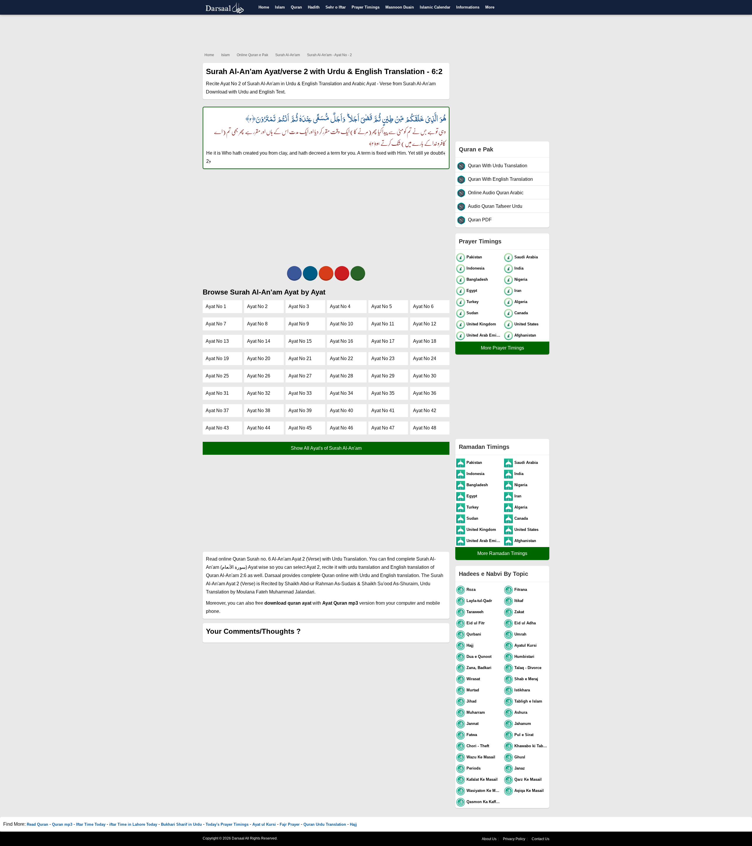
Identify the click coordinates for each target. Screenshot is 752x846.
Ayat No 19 (217, 358)
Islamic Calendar (435, 7)
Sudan (472, 313)
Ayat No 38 (258, 410)
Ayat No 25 (217, 375)
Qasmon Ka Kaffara (483, 802)
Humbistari (524, 656)
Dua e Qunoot (478, 656)
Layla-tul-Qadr (479, 600)
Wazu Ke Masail (480, 757)
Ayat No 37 (217, 410)
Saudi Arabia (526, 257)
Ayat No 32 (258, 393)
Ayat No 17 (383, 341)
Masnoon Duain (399, 7)
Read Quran (37, 824)
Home (263, 7)
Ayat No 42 (424, 410)
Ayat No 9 (298, 323)
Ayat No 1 (216, 306)
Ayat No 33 (300, 393)
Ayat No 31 (217, 393)
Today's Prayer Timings (227, 824)
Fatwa (471, 735)
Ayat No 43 (217, 427)
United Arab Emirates (483, 335)
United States (526, 324)
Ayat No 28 (341, 375)
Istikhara (522, 690)
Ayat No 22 (341, 358)
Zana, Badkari (478, 668)
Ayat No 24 (424, 358)
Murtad (472, 690)
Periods (473, 768)
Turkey (472, 302)
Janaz (519, 768)
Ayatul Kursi (525, 645)
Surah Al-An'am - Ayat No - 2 (329, 55)
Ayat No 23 (383, 358)
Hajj (470, 645)
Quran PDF (480, 219)
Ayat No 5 (381, 306)
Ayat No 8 (257, 323)
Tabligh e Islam (528, 701)
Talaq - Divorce (527, 668)
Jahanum (522, 723)
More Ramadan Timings (502, 553)
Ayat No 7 (216, 323)
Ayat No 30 (424, 375)
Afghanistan (525, 335)
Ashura (520, 712)
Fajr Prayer (290, 824)
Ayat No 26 (258, 375)
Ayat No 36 (424, 393)
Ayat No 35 (383, 393)
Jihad (471, 701)
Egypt (471, 290)
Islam (280, 7)
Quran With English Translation (500, 179)
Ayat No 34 (341, 393)
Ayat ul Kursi (264, 824)
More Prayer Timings (502, 347)
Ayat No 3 (298, 306)
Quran (296, 7)
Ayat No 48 (424, 427)
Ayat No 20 (258, 358)
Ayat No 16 (341, 341)
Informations (467, 7)
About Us (489, 839)
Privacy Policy (514, 839)
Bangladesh (477, 279)
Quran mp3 (62, 824)
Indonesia (475, 268)
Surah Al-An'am (287, 55)
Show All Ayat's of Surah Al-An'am (326, 448)
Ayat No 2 (257, 306)
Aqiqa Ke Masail (529, 790)
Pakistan (474, 257)
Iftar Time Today (90, 824)
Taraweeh (475, 612)
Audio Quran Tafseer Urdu (495, 206)
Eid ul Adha (525, 623)
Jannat (472, 723)
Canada (521, 313)
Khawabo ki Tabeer (531, 746)
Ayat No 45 (300, 427)
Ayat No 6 (423, 306)
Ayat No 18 (424, 341)
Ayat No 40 (341, 410)
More (489, 7)
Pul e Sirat (523, 735)
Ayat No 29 (383, 375)
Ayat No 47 (383, 427)
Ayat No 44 (258, 427)
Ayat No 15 (300, 341)
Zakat (519, 612)
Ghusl (519, 757)
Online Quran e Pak (252, 55)
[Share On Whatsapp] (357, 273)
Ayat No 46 (341, 427)
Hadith (314, 7)
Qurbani (473, 634)
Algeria (520, 302)
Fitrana (520, 589)
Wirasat (473, 679)
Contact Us (540, 839)
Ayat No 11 (382, 323)
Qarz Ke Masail (528, 779)
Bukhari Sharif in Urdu (181, 824)
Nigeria (520, 279)
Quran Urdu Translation (324, 824)
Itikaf (518, 600)
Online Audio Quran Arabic (495, 192)
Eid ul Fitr (475, 623)
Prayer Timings (366, 7)
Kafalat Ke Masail (482, 779)
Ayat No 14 (258, 341)
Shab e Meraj (526, 679)
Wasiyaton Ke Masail (483, 790)
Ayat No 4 (340, 306)
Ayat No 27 (300, 375)
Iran (517, 290)
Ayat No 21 (300, 358)
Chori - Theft (477, 746)
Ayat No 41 (383, 410)
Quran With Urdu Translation (497, 165)
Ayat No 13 (217, 341)
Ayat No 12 (424, 323)
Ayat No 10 (341, 323)
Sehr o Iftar (335, 7)
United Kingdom (481, 324)
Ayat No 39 (300, 410)
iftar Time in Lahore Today (133, 824)
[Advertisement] (376, 32)
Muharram (475, 712)
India (518, 268)
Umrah (520, 634)
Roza (471, 589)
